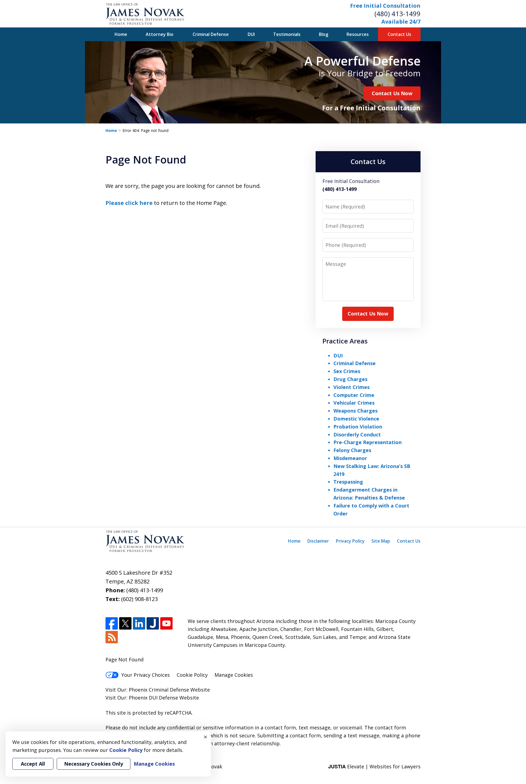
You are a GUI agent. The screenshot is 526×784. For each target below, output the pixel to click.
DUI (251, 34)
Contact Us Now (392, 93)
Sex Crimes (346, 371)
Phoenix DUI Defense (153, 697)
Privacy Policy (350, 541)
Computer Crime (353, 395)
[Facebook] (111, 623)
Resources (358, 34)
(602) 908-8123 (139, 599)
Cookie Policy (192, 675)
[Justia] (153, 623)
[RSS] (111, 637)
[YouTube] (166, 623)
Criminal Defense (211, 34)
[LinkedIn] (139, 623)
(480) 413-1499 (398, 13)
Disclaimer (318, 541)
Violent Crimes (351, 387)
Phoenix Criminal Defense (159, 689)
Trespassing (348, 481)
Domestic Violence (356, 418)
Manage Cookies (234, 675)
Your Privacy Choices (145, 675)
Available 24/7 (401, 21)
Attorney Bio (159, 34)
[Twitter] (125, 623)
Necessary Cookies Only (93, 763)
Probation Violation (357, 426)
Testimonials (287, 34)
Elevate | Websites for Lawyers (374, 766)
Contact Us (399, 34)
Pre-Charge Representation (367, 442)
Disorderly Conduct (357, 434)
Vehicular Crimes (354, 402)
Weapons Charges (355, 410)
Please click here (129, 203)
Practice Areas (345, 340)
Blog (323, 34)
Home (121, 34)
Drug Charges (350, 379)
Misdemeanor (350, 458)
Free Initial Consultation (385, 5)
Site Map (380, 541)
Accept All (33, 763)
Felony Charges (352, 450)
